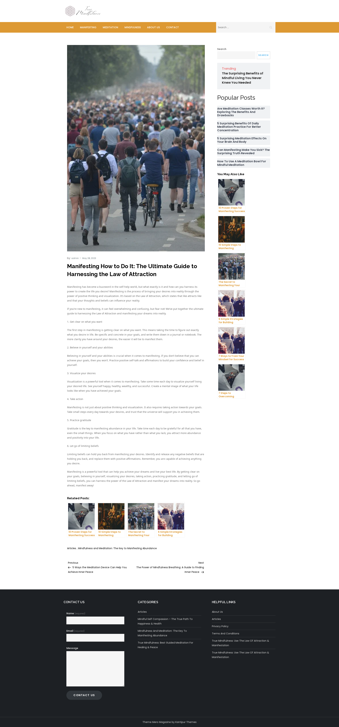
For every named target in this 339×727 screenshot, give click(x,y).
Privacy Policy (220, 626)
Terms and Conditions (225, 633)
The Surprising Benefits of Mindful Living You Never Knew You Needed (242, 78)
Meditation (110, 27)
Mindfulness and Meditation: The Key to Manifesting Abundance (117, 548)
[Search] (270, 27)
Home (70, 27)
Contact (172, 27)
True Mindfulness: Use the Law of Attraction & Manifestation (240, 643)
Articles (71, 548)
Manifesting (88, 27)
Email (75, 631)
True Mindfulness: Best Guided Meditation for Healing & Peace (165, 645)
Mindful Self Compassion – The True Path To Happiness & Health (165, 621)
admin (75, 258)
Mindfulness (132, 27)
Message (72, 648)
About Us (153, 27)
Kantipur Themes (186, 722)
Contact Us (84, 695)
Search (221, 49)
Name (75, 613)
